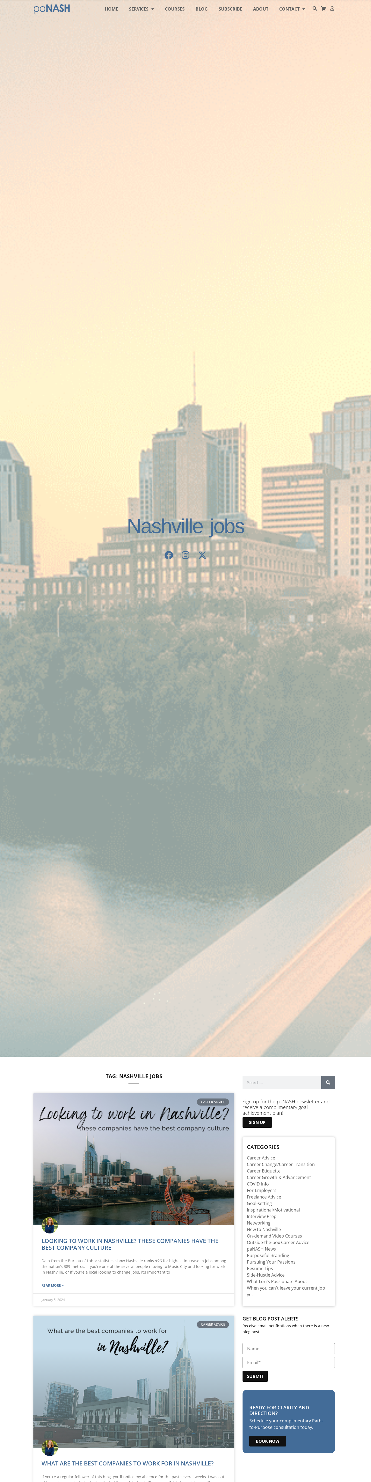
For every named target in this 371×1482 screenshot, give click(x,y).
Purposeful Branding (268, 1255)
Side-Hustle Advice (266, 1275)
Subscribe (230, 9)
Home (111, 9)
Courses (175, 9)
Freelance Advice (264, 1197)
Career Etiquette (264, 1171)
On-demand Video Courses (274, 1236)
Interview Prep (261, 1216)
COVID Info (258, 1184)
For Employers (261, 1190)
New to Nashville (264, 1229)
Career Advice (261, 1158)
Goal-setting (259, 1203)
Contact (289, 9)
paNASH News (261, 1249)
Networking (259, 1223)
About (260, 9)
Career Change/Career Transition (281, 1164)
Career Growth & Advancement (279, 1177)
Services (139, 9)
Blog (202, 9)
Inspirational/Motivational (273, 1210)
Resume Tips (260, 1268)
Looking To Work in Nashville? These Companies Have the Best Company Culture (130, 1244)
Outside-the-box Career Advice (278, 1242)
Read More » (53, 1285)
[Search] (328, 1082)
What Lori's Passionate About (277, 1281)
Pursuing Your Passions (271, 1262)
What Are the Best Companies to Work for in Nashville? (128, 1463)
